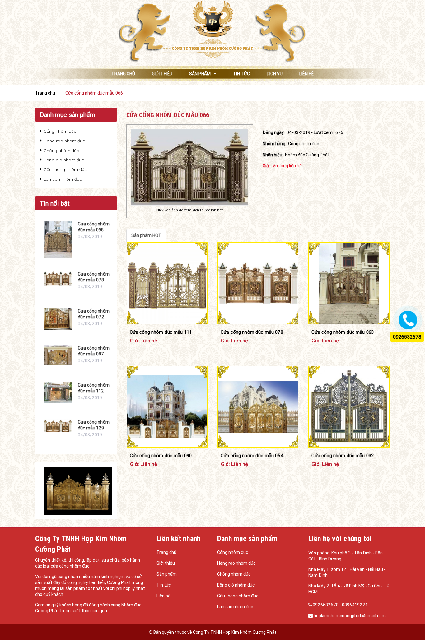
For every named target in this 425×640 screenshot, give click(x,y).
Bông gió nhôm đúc (64, 160)
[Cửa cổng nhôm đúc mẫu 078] (258, 283)
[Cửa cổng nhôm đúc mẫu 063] (349, 283)
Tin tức (163, 585)
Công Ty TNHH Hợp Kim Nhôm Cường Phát (234, 632)
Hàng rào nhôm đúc (64, 141)
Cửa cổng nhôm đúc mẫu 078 (252, 332)
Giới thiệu (165, 563)
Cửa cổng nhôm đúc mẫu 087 (94, 351)
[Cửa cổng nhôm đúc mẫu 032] (349, 406)
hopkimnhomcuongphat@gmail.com (350, 616)
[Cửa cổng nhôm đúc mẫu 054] (258, 406)
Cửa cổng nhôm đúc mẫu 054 (252, 455)
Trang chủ (166, 552)
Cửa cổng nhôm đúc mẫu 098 (94, 227)
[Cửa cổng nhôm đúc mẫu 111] (167, 283)
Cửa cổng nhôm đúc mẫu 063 (342, 332)
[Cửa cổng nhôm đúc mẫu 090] (167, 406)
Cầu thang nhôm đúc (65, 169)
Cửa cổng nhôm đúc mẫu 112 (94, 388)
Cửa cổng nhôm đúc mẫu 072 (94, 314)
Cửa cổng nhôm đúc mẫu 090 (161, 455)
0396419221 (355, 605)
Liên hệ (163, 596)
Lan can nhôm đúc (63, 179)
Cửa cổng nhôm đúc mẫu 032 (342, 455)
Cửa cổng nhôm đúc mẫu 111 (161, 332)
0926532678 (326, 605)
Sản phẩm (166, 574)
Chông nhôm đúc (61, 150)
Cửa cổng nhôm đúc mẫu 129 (94, 425)
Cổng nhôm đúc (60, 131)
